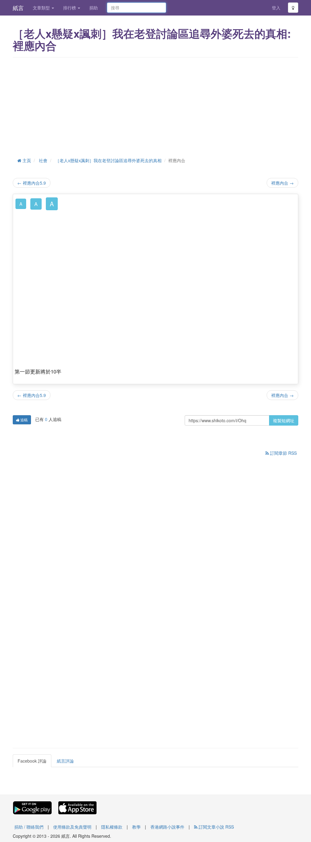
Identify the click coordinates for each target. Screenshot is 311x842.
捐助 (93, 8)
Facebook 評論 (32, 761)
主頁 (26, 160)
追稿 (23, 419)
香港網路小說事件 (167, 827)
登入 (276, 8)
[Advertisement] (155, 106)
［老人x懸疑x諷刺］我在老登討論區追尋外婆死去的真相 (108, 160)
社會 (43, 160)
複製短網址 (283, 420)
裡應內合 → (282, 183)
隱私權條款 (111, 827)
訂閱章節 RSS (283, 453)
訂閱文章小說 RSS (215, 827)
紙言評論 (65, 761)
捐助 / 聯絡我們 (28, 827)
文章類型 (42, 8)
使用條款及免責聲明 (72, 827)
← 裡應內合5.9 (31, 183)
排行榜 (70, 8)
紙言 (18, 8)
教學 (136, 827)
